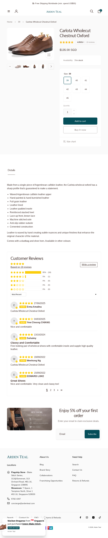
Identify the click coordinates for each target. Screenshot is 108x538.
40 (76, 79)
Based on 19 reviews (21, 267)
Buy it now (80, 129)
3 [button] (54, 390)
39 (67, 79)
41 (86, 79)
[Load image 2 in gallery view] (26, 66)
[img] (26, 303)
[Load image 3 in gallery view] (34, 66)
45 (67, 96)
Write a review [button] (89, 264)
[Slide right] (51, 66)
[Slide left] (10, 66)
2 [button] (50, 390)
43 (76, 88)
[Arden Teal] (17, 457)
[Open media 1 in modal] (30, 44)
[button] (9, 11)
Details (11, 170)
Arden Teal (97, 527)
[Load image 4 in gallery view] (43, 66)
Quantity (66, 106)
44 (86, 88)
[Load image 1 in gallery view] (18, 66)
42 (67, 88)
